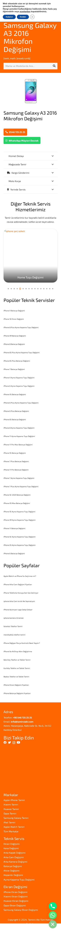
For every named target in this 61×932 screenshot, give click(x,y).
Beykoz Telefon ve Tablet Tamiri (16, 676)
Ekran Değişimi (12, 843)
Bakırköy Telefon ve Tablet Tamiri (17, 660)
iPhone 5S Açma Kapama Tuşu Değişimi (19, 512)
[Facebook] (5, 742)
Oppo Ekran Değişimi (15, 905)
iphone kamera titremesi (14, 618)
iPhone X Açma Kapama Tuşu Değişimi (19, 378)
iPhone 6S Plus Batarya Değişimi (17, 361)
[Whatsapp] (53, 915)
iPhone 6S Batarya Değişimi (15, 419)
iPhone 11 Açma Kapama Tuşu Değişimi (19, 436)
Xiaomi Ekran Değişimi (16, 896)
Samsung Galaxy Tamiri (16, 817)
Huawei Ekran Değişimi (16, 900)
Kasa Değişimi (11, 848)
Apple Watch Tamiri (14, 826)
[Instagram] (13, 742)
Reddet (23, 17)
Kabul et (9, 17)
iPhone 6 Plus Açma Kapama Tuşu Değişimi (21, 403)
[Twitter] (9, 742)
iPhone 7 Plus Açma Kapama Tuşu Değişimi (21, 486)
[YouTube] (18, 742)
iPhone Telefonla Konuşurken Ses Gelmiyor (21, 593)
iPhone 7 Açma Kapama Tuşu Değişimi (19, 478)
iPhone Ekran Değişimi (15, 892)
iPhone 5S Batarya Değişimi (15, 453)
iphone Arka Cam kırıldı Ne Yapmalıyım (19, 601)
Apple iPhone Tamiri (14, 800)
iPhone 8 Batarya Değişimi (14, 344)
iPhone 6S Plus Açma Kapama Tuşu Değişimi (22, 352)
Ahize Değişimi (11, 870)
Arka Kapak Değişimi (14, 852)
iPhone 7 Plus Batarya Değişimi (16, 461)
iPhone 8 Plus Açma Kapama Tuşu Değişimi (21, 327)
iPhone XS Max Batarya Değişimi (17, 503)
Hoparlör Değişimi (13, 875)
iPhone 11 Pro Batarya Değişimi (16, 470)
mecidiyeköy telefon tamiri (14, 635)
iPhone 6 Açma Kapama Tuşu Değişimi (19, 386)
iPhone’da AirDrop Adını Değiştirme (18, 651)
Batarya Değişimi (13, 866)
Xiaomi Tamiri (11, 804)
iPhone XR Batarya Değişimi (15, 336)
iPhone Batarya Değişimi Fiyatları (17, 693)
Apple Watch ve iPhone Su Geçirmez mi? (20, 576)
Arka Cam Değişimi (14, 857)
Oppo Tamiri (10, 813)
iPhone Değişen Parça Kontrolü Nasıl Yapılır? (22, 643)
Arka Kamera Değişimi (15, 861)
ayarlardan (25, 11)
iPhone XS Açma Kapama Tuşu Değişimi (20, 545)
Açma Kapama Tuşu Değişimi (19, 879)
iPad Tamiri (9, 822)
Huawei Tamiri (11, 809)
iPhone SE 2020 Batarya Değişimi (17, 495)
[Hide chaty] (53, 924)
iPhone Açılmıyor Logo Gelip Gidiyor (18, 610)
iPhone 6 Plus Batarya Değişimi (16, 411)
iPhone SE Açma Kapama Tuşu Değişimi (20, 537)
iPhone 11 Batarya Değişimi (14, 528)
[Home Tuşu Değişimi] (30, 256)
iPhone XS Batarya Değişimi (15, 394)
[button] (8, 288)
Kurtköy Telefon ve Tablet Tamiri (17, 668)
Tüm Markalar (11, 831)
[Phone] (53, 906)
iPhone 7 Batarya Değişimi (14, 369)
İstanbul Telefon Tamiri (13, 626)
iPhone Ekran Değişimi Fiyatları (16, 685)
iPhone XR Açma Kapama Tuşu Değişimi (20, 520)
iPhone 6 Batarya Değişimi (14, 553)
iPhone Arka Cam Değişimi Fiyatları (18, 584)
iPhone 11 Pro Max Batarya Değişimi (18, 445)
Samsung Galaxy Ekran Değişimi (21, 909)
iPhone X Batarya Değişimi (14, 311)
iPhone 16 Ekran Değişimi (14, 319)
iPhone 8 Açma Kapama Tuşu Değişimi (19, 428)
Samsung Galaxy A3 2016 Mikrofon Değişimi (30, 37)
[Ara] (54, 66)
